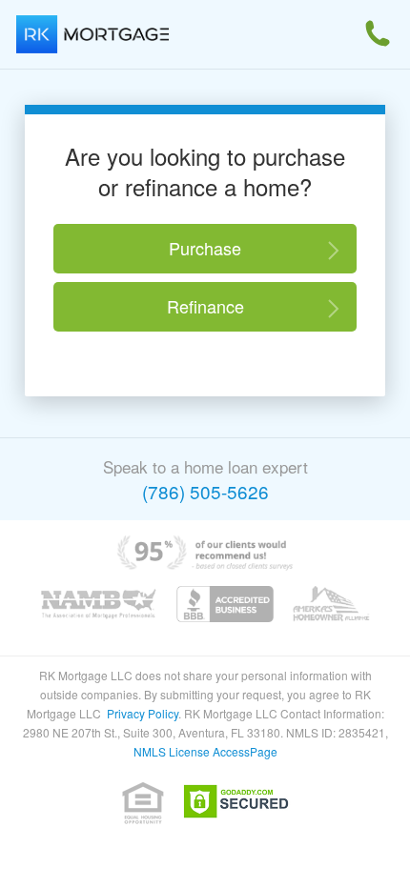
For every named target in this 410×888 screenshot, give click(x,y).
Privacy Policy (142, 713)
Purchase (205, 247)
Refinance (205, 305)
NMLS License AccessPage (205, 751)
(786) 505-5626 (205, 491)
